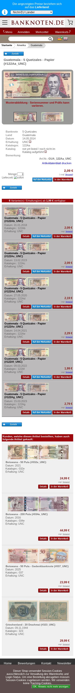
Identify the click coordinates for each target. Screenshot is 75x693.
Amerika (21, 45)
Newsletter (64, 663)
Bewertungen (26, 663)
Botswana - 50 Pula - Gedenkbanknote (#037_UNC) (37, 566)
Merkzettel (42, 32)
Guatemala (36, 45)
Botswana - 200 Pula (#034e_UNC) (27, 514)
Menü (8, 32)
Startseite (6, 45)
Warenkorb (61, 32)
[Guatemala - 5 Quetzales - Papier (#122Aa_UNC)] (25, 117)
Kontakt (46, 663)
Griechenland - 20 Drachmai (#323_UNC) (30, 624)
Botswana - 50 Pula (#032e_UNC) (26, 462)
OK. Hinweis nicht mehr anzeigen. (51, 686)
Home (8, 663)
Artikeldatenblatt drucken (56, 163)
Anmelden (24, 32)
